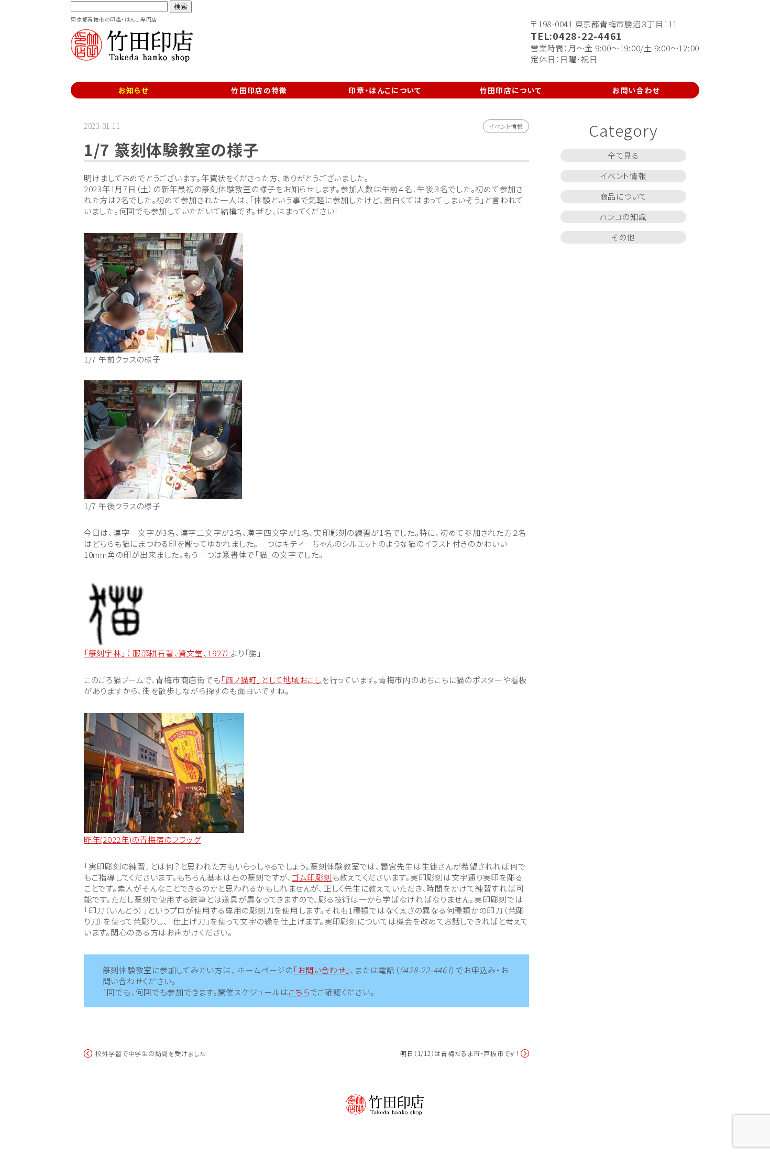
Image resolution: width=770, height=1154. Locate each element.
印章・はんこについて (385, 90)
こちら (299, 991)
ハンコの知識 (623, 216)
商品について (623, 196)
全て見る (623, 155)
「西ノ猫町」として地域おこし (271, 679)
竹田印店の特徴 (259, 90)
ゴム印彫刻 (312, 877)
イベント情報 (506, 126)
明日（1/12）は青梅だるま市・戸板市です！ (460, 1053)
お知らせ (133, 90)
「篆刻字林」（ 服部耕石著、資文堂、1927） (157, 652)
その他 (623, 237)
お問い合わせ (636, 90)
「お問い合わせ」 (321, 969)
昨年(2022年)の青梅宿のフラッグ (142, 839)
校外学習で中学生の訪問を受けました (150, 1053)
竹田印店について (511, 90)
